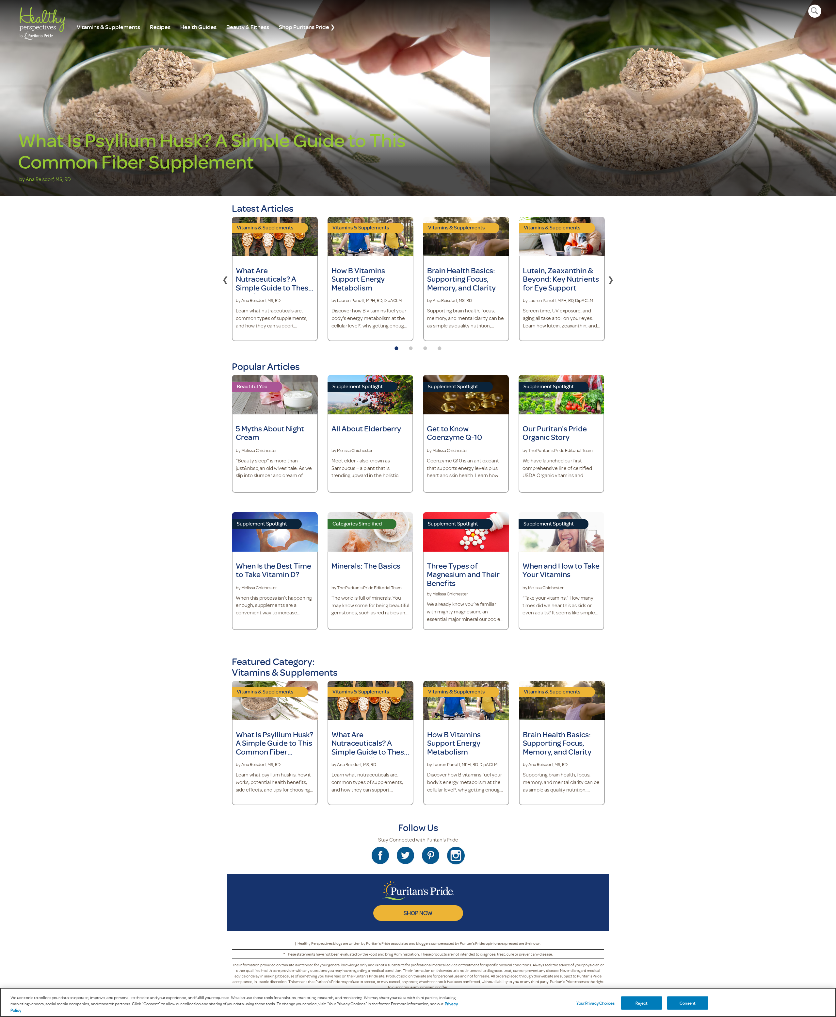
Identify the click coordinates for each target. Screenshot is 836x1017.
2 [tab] (411, 346)
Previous (225, 278)
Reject (641, 1002)
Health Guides (198, 27)
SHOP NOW (418, 912)
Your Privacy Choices (595, 1002)
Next (610, 278)
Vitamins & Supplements (108, 27)
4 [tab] (439, 346)
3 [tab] (425, 346)
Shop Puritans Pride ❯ (307, 27)
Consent (688, 1002)
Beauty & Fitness (247, 27)
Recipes (160, 27)
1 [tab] (396, 346)
